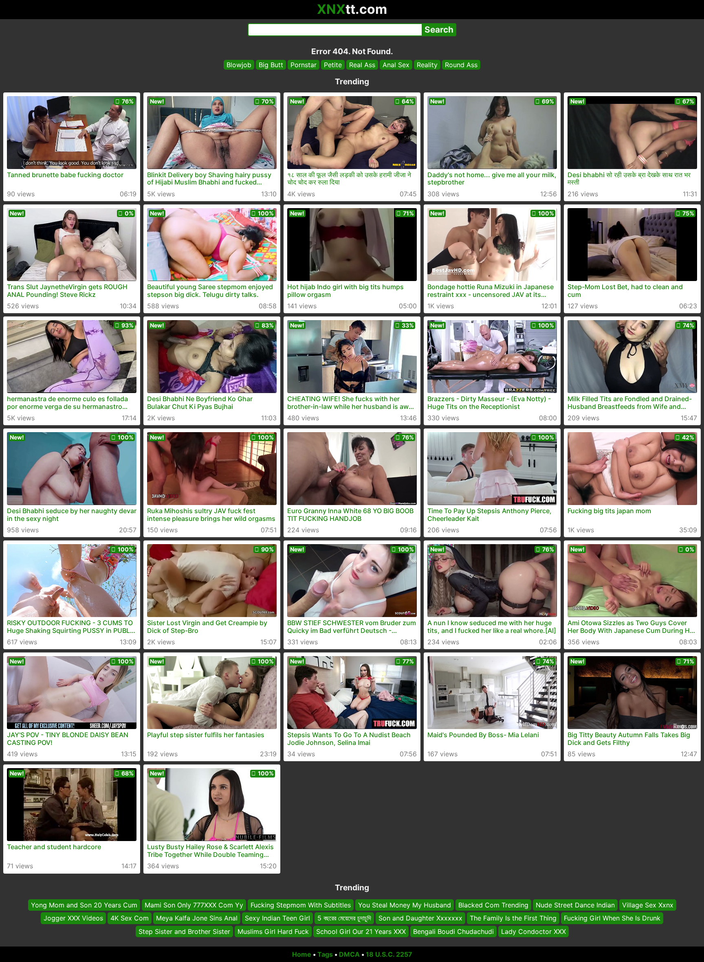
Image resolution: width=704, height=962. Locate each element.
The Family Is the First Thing (513, 918)
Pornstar (303, 65)
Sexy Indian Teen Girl (277, 918)
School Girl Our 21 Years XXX (361, 931)
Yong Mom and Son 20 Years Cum (84, 905)
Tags (325, 954)
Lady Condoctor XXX (533, 931)
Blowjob (239, 65)
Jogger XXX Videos (73, 918)
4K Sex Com (129, 918)
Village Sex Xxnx (647, 905)
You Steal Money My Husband (404, 905)
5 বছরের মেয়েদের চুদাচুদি (344, 918)
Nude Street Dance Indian (575, 905)
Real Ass (362, 65)
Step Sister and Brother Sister (184, 931)
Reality (427, 65)
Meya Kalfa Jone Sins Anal (197, 918)
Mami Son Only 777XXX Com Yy (194, 905)
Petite (333, 65)
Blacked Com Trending (493, 905)
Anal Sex (396, 65)
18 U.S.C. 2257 (389, 954)
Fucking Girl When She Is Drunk (612, 918)
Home (301, 954)
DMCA (349, 954)
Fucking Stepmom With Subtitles (301, 905)
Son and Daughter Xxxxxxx (420, 918)
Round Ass (461, 65)
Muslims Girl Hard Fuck (273, 931)
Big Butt (271, 65)
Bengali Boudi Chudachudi (453, 931)
